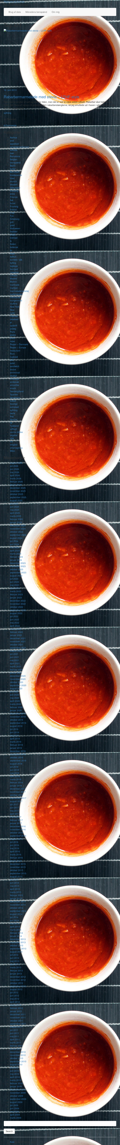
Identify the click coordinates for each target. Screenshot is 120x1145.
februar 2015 (16, 895)
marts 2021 (15, 666)
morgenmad (16, 300)
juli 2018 (14, 766)
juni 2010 (14, 1070)
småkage (14, 378)
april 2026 (15, 475)
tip (11, 422)
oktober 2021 (16, 644)
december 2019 (18, 713)
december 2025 (18, 487)
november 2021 (18, 641)
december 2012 (18, 976)
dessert (13, 184)
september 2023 (18, 572)
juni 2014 (14, 920)
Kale (12, 1141)
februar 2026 (16, 481)
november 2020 (18, 679)
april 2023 (15, 588)
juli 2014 (14, 917)
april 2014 (15, 926)
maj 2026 (14, 472)
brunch (13, 181)
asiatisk (13, 150)
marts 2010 (15, 1080)
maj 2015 (14, 885)
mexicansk (15, 297)
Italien (13, 244)
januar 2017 (16, 823)
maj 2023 (14, 585)
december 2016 (18, 826)
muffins (13, 303)
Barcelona (15, 156)
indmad (13, 237)
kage (12, 253)
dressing (14, 190)
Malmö (13, 281)
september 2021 (18, 647)
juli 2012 (14, 992)
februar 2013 (16, 970)
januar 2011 (16, 1048)
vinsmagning (16, 447)
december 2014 (18, 901)
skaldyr (13, 375)
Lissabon (14, 272)
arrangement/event (19, 146)
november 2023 (18, 566)
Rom (12, 353)
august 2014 (16, 914)
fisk (11, 200)
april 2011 (15, 1039)
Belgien (13, 159)
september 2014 (18, 910)
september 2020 (18, 685)
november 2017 (18, 791)
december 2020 (18, 675)
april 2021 (15, 663)
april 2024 (15, 550)
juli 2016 (14, 842)
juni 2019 (14, 732)
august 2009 (16, 1102)
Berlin (13, 165)
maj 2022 (14, 622)
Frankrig (14, 206)
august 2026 (16, 462)
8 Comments (10, 125)
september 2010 (18, 1061)
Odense (14, 316)
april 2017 (15, 813)
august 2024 (16, 538)
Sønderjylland (16, 391)
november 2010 (18, 1055)
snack (13, 388)
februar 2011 (16, 1045)
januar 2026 (16, 484)
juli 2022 (14, 616)
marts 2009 (15, 1117)
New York (14, 306)
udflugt (13, 428)
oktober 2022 (16, 606)
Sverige (14, 403)
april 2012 (15, 1001)
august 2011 (16, 1026)
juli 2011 (14, 1030)
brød (12, 178)
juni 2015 (14, 882)
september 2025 (18, 497)
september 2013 (18, 948)
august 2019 (16, 726)
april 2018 (15, 776)
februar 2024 (16, 556)
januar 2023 (16, 597)
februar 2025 (16, 519)
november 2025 (18, 491)
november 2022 (18, 603)
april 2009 (15, 1114)
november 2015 (18, 867)
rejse (12, 341)
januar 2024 (16, 559)
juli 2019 (14, 729)
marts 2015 (15, 892)
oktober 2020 (16, 682)
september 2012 (18, 986)
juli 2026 (14, 465)
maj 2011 (14, 1036)
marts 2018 (15, 779)
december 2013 (18, 939)
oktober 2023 (16, 569)
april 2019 (15, 738)
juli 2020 (14, 691)
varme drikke (16, 432)
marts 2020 (15, 704)
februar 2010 (16, 1083)
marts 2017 (15, 816)
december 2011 (18, 1014)
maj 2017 (14, 810)
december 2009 (18, 1089)
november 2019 (18, 716)
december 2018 (18, 751)
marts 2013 (15, 967)
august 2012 (16, 989)
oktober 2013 (16, 945)
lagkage (14, 265)
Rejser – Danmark (19, 344)
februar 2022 (16, 632)
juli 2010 (14, 1067)
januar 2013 (16, 973)
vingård (13, 444)
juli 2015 (14, 879)
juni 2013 (14, 957)
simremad (15, 372)
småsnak (14, 381)
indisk (13, 234)
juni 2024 (14, 544)
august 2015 (16, 876)
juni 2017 (14, 807)
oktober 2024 (16, 531)
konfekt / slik (16, 259)
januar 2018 (16, 785)
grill (11, 222)
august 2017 (16, 801)
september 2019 (18, 722)
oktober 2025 (16, 494)
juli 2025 (14, 503)
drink (12, 193)
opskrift (13, 325)
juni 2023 (14, 581)
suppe (13, 400)
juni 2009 (14, 1108)
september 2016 (18, 835)
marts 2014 (15, 929)
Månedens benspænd (36, 11)
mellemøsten (16, 294)
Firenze (14, 197)
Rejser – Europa (18, 347)
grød (12, 225)
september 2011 (18, 1023)
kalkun (13, 256)
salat (12, 363)
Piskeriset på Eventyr (14, 1)
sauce (13, 369)
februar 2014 (16, 932)
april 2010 (15, 1077)
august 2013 (16, 951)
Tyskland (14, 425)
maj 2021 (14, 660)
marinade (14, 284)
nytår (12, 312)
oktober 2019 (16, 719)
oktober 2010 (16, 1058)
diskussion (15, 187)
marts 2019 (15, 741)
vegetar (14, 435)
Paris (12, 331)
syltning (7, 112)
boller (12, 168)
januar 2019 (16, 747)
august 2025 (16, 500)
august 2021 (16, 650)
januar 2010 (16, 1086)
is (11, 240)
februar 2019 (16, 744)
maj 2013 (14, 961)
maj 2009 (14, 1111)
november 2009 (18, 1092)
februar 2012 (16, 1008)
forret (12, 203)
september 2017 (18, 798)
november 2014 (18, 904)
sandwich (14, 366)
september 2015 (18, 873)
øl (11, 322)
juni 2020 (14, 694)
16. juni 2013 (10, 90)
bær (12, 153)
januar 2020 (16, 710)
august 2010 (16, 1064)
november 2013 (18, 942)
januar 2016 (16, 860)
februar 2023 (16, 594)
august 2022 (16, 613)
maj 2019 (14, 735)
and (12, 140)
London (14, 275)
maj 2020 (14, 697)
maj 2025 (14, 509)
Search (9, 1131)
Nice (12, 309)
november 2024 (18, 528)
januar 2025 (16, 522)
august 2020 (16, 688)
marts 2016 (15, 854)
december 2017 (18, 788)
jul (11, 250)
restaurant (15, 350)
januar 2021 (16, 672)
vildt (12, 438)
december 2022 (18, 600)
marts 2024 (15, 553)
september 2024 (18, 534)
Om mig (56, 11)
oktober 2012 (16, 983)
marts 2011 (15, 1042)
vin (11, 441)
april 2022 (15, 625)
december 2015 (18, 863)
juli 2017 (14, 804)
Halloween (15, 228)
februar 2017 (16, 820)
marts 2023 (15, 591)
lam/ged (14, 269)
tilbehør (13, 419)
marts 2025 (15, 516)
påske (13, 334)
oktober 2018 (16, 757)
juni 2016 (14, 845)
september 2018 (18, 760)
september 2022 (18, 610)
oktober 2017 (16, 795)
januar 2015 (16, 898)
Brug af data (15, 11)
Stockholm (15, 397)
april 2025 (15, 512)
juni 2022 (14, 619)
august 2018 (16, 763)
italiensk (14, 247)
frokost (13, 209)
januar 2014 (16, 936)
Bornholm (15, 171)
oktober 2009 (16, 1095)
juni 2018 (14, 769)
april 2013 (15, 964)
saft (12, 360)
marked (14, 287)
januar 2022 (16, 635)
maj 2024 (14, 547)
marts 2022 (15, 628)
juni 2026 (14, 469)
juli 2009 (14, 1105)
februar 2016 (16, 857)
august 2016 (16, 838)
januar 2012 (16, 1011)
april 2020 (15, 700)
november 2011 (18, 1017)
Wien (12, 450)
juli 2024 (14, 541)
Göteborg (14, 218)
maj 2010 (14, 1073)
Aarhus (13, 137)
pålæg (13, 328)
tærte (12, 413)
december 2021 (18, 638)
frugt (12, 212)
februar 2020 (16, 707)
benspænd (15, 162)
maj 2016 (14, 848)
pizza (12, 338)
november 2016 (18, 829)
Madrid (13, 278)
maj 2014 (14, 923)
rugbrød (14, 356)
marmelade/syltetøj (19, 291)
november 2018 (18, 754)
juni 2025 (14, 506)
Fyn (12, 215)
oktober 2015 (16, 870)
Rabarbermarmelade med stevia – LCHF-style (41, 96)
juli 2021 (14, 653)
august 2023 (16, 575)
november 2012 (18, 979)
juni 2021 (14, 657)
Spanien (14, 394)
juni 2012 (14, 995)
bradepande (16, 175)
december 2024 (18, 525)
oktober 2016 (16, 832)
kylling (13, 262)
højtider (13, 231)
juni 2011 (14, 1033)
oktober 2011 (16, 1020)
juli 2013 (14, 954)
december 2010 (18, 1051)
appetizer (14, 143)
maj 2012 (14, 998)
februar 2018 (16, 782)
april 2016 (15, 851)
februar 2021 (16, 669)
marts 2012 (15, 1004)
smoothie (14, 385)
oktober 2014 (16, 907)
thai (12, 416)
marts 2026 (15, 478)
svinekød (14, 407)
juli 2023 (14, 578)
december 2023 (18, 563)
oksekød (14, 319)
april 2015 (15, 889)
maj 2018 (14, 773)
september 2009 (18, 1098)
